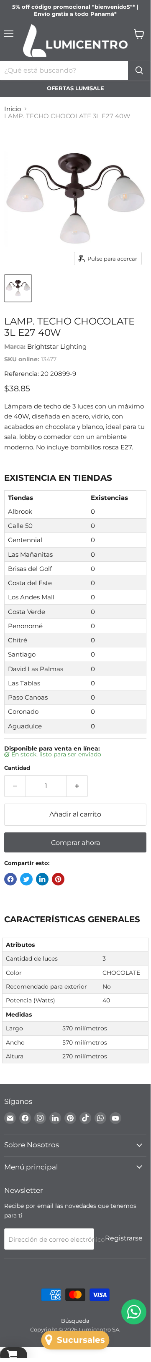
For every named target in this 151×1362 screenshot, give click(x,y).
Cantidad (17, 768)
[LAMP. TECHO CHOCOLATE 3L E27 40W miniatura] (18, 288)
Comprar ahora (75, 843)
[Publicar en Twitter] (26, 879)
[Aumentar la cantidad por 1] (77, 786)
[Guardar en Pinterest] (58, 879)
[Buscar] (139, 70)
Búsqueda (75, 1320)
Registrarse (124, 1238)
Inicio (12, 108)
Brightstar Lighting (57, 346)
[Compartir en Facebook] (10, 879)
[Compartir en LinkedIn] (42, 879)
